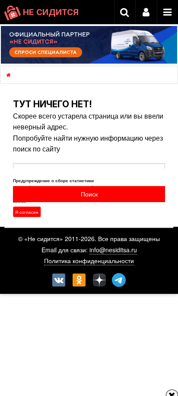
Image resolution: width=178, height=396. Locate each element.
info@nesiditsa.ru (113, 249)
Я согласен (26, 212)
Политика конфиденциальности (89, 260)
